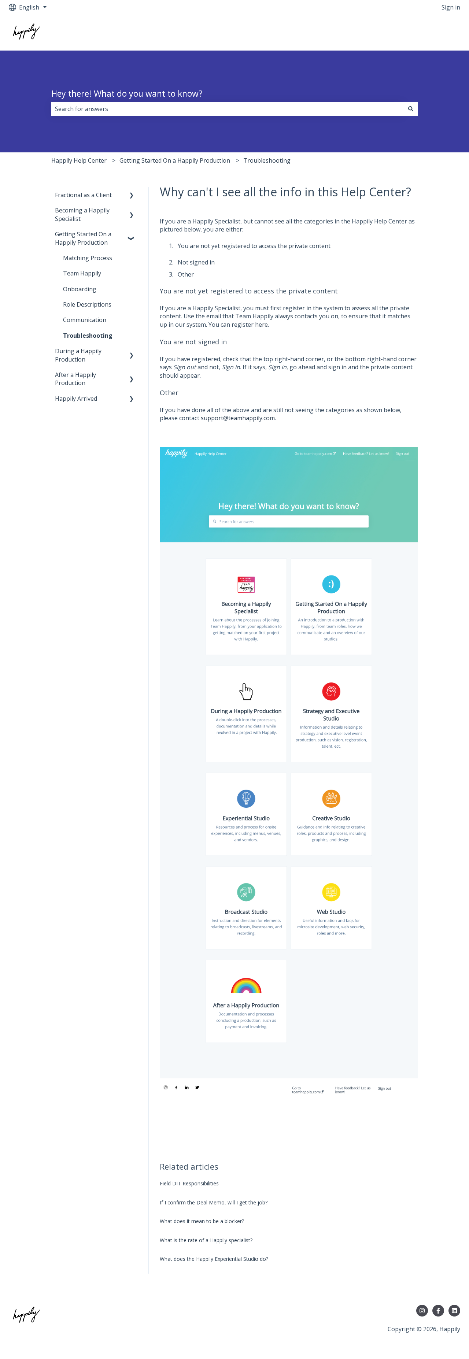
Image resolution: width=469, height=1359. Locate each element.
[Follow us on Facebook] (438, 1311)
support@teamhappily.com (238, 418)
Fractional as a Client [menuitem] (83, 195)
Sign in (451, 7)
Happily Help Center (79, 160)
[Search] (411, 109)
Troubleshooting (267, 160)
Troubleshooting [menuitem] (87, 336)
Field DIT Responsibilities (189, 1183)
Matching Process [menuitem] (87, 258)
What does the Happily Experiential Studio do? (214, 1258)
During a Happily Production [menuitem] (78, 355)
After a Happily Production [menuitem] (75, 379)
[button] (131, 195)
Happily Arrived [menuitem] (76, 399)
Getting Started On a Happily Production (174, 160)
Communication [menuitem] (84, 320)
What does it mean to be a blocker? (202, 1221)
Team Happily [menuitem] (82, 273)
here (261, 325)
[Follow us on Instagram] (422, 1311)
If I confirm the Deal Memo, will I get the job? (213, 1202)
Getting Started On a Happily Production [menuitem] (83, 238)
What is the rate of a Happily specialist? (206, 1240)
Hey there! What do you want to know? (127, 93)
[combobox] (227, 109)
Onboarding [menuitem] (79, 289)
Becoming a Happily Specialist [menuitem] (82, 214)
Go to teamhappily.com (421, 33)
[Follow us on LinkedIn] (454, 1311)
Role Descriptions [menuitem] (87, 304)
